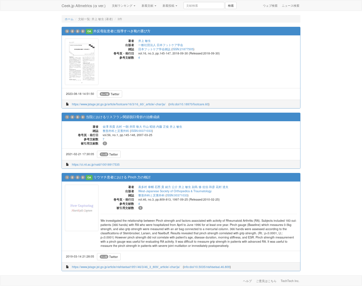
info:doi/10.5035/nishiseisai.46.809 (207, 267)
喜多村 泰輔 (146, 187)
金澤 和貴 (109, 126)
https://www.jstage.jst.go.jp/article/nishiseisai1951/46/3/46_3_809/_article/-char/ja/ (126, 267)
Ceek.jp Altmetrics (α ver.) (84, 5)
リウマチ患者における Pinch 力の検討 (122, 177)
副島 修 (197, 187)
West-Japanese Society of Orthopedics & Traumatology (175, 191)
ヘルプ (247, 281)
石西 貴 (159, 187)
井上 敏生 (144, 41)
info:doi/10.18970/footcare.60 (188, 104)
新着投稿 (169, 5)
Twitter (110, 94)
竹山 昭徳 (149, 126)
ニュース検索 (290, 5)
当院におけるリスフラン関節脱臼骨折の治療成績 (123, 116)
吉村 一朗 (122, 126)
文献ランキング (122, 5)
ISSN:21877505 (182, 49)
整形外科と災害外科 (116, 131)
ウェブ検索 (270, 5)
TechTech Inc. (290, 281)
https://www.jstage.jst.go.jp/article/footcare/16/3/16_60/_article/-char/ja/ (118, 104)
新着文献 (148, 5)
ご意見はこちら (266, 281)
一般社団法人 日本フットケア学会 (160, 45)
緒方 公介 (171, 187)
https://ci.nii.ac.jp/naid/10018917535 (96, 164)
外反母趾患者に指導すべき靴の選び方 (121, 30)
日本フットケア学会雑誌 (154, 49)
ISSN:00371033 (141, 131)
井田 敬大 (135, 126)
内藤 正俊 (162, 126)
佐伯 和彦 (208, 187)
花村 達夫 (222, 187)
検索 (231, 5)
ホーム (69, 19)
